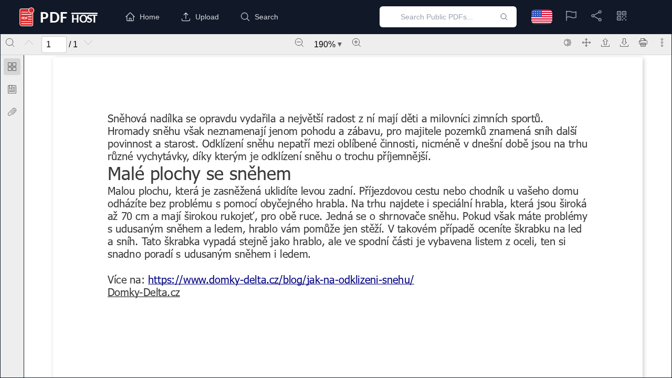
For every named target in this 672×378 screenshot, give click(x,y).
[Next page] (88, 42)
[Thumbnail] (12, 66)
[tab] (12, 68)
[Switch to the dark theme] (567, 42)
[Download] (624, 42)
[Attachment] (12, 111)
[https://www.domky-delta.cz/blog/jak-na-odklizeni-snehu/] (281, 279)
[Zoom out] (299, 42)
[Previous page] (28, 42)
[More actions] (662, 42)
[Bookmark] (12, 89)
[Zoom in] (356, 42)
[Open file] (605, 42)
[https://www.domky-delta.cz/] (144, 292)
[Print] (643, 42)
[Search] (10, 42)
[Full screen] (586, 42)
